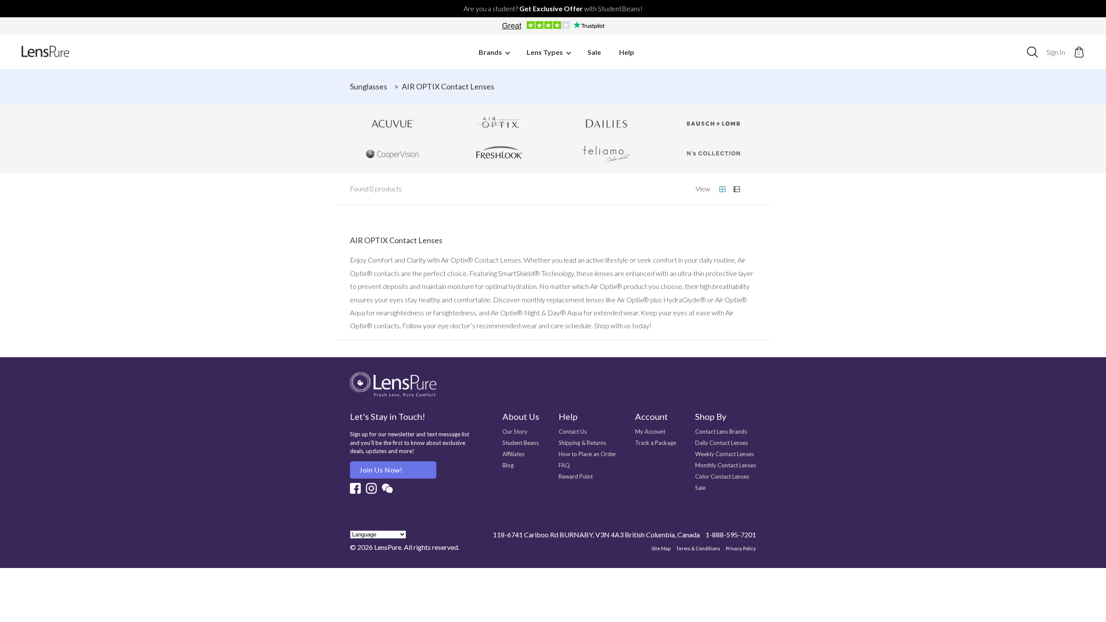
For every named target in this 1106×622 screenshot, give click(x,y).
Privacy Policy (741, 548)
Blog (508, 465)
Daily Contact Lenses (721, 442)
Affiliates (513, 454)
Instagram (371, 488)
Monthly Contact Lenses (725, 465)
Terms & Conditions (698, 548)
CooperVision (392, 154)
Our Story (515, 431)
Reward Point (576, 476)
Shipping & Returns (582, 442)
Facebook (355, 488)
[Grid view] (722, 189)
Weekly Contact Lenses (724, 454)
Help (626, 52)
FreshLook (499, 154)
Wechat (387, 488)
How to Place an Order (587, 454)
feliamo (606, 154)
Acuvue (392, 123)
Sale (594, 52)
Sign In (1055, 52)
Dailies (606, 123)
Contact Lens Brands (721, 431)
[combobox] (1032, 51)
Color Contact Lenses (722, 476)
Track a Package (655, 442)
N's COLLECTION (713, 154)
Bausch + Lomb (713, 123)
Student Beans (520, 442)
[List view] (736, 189)
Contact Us (573, 431)
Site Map (661, 548)
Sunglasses (368, 86)
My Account (650, 431)
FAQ (564, 465)
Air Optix (499, 123)
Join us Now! (381, 470)
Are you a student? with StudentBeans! (553, 8)
